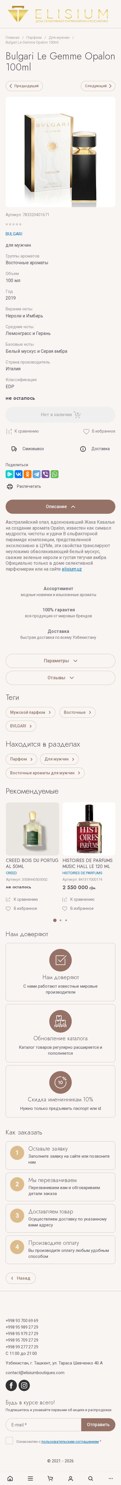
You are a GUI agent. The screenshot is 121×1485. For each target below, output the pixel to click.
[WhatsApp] (55, 474)
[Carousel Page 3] (66, 920)
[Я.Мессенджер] (10, 474)
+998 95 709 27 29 (22, 1340)
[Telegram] (37, 474)
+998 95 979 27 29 (22, 1333)
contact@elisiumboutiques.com (35, 1372)
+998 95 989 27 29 (22, 1327)
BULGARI (14, 234)
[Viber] (46, 474)
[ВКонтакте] (19, 474)
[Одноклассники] (28, 474)
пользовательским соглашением (70, 1441)
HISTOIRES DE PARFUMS (82, 873)
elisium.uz (72, 569)
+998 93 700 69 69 (22, 1320)
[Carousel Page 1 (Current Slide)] (55, 920)
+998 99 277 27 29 (22, 1347)
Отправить (98, 1424)
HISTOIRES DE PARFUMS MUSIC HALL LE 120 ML (87, 863)
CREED (11, 873)
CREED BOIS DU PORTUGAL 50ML (32, 863)
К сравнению (27, 431)
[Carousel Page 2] (60, 920)
